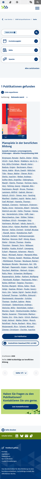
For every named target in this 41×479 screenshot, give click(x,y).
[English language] (3, 2)
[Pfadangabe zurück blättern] (3, 19)
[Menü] (37, 8)
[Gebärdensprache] (10, 2)
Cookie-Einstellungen (9, 461)
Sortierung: (5, 97)
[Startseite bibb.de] (5, 7)
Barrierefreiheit (7, 459)
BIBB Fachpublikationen (22, 19)
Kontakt (4, 452)
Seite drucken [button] (10, 430)
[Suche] (37, 2)
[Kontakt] (30, 2)
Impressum (6, 454)
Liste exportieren (11, 92)
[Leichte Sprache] (17, 2)
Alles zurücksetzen (32, 68)
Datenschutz (6, 456)
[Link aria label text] (36, 32)
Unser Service (8, 19)
